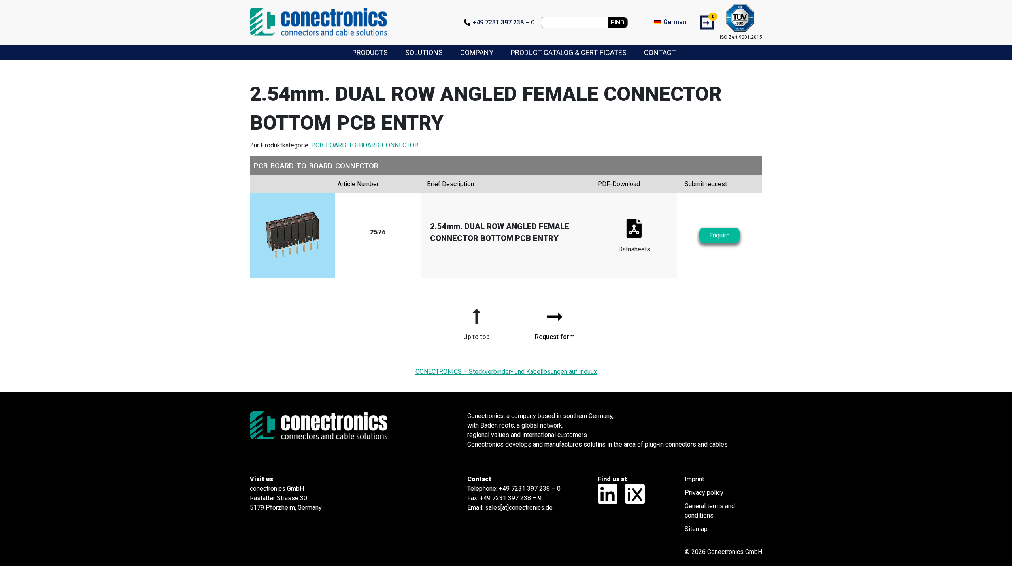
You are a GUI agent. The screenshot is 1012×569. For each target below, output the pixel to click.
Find (618, 22)
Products (370, 52)
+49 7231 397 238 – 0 (503, 22)
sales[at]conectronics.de (519, 507)
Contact (660, 52)
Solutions (424, 52)
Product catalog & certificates (569, 52)
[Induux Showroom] (632, 493)
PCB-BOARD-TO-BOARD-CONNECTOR (364, 145)
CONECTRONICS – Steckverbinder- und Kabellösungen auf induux (506, 371)
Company (476, 52)
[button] (476, 321)
